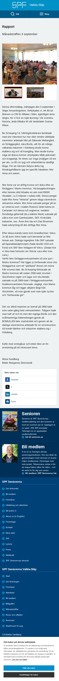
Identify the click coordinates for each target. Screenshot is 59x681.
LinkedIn (14, 394)
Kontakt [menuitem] (9, 527)
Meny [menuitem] (47, 14)
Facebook (14, 380)
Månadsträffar (12, 609)
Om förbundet (12, 489)
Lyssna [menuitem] (9, 544)
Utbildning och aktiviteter (17, 505)
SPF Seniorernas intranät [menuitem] (17, 561)
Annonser (10, 620)
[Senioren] (9, 421)
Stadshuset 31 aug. (14, 626)
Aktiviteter (10, 593)
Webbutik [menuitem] (10, 555)
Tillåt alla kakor (28, 668)
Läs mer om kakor (19, 660)
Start (8, 576)
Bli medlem (11, 494)
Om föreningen (12, 582)
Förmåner (10, 500)
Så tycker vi (11, 511)
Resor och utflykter (14, 615)
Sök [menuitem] (17, 14)
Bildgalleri (10, 604)
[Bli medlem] (9, 453)
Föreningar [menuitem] (11, 522)
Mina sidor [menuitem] (10, 533)
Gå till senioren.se (34, 437)
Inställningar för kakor (29, 675)
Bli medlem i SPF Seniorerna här (41, 473)
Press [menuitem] (8, 550)
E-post (13, 401)
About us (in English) (15, 516)
